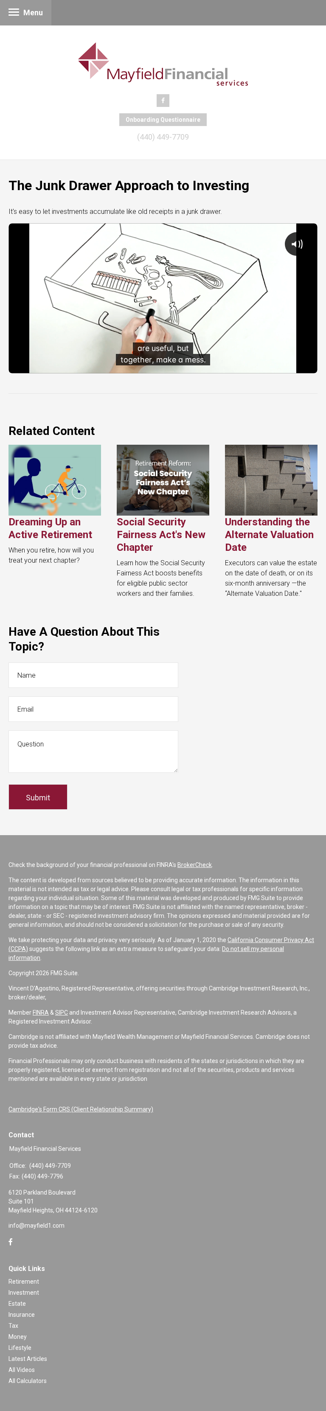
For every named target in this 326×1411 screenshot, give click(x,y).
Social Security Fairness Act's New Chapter (161, 534)
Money (17, 1336)
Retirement (23, 1281)
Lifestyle (19, 1347)
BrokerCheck (194, 864)
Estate (17, 1303)
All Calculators (27, 1380)
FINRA (41, 1012)
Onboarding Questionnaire (163, 119)
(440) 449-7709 (163, 136)
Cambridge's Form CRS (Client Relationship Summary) (80, 1109)
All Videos (21, 1369)
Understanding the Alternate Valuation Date (269, 534)
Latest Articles (27, 1358)
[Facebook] (10, 1242)
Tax (13, 1325)
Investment (23, 1292)
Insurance (21, 1314)
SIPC (61, 1012)
